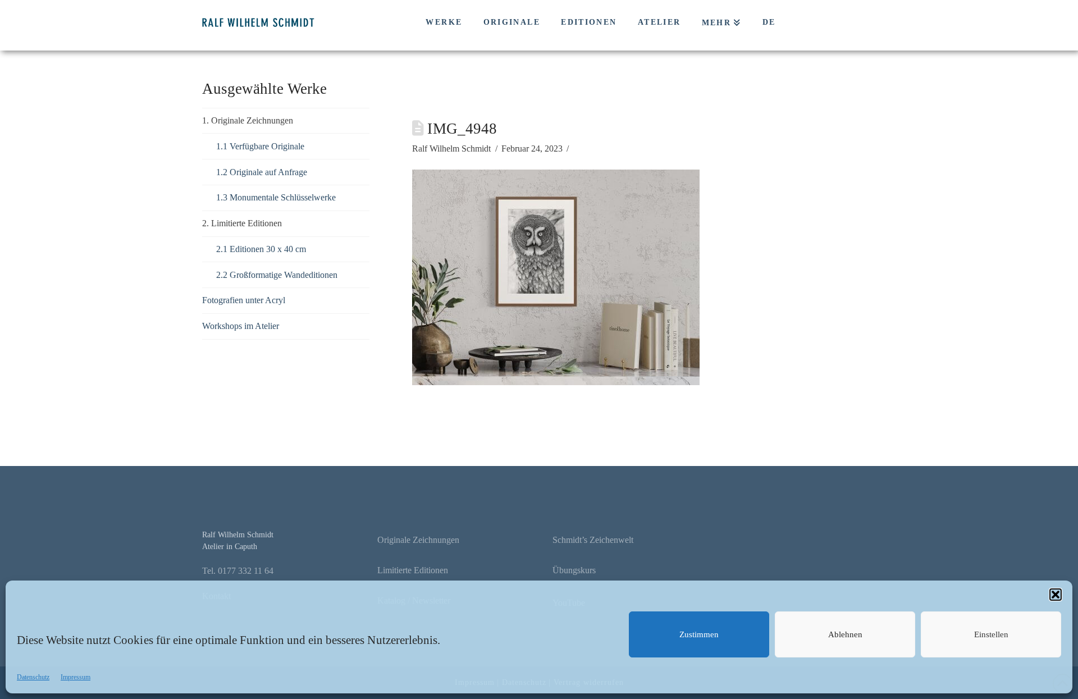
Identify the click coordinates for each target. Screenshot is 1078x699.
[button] (1055, 594)
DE (769, 22)
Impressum (75, 677)
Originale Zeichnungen (418, 540)
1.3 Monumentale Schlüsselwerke (276, 197)
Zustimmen (699, 634)
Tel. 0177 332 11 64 (237, 570)
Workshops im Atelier (240, 326)
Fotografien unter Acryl (243, 300)
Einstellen (991, 634)
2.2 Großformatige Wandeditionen (276, 275)
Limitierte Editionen (412, 570)
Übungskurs (574, 570)
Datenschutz (33, 677)
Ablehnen (845, 634)
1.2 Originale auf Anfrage (261, 172)
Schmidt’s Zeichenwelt (592, 540)
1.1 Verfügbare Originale (260, 146)
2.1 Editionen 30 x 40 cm (261, 249)
